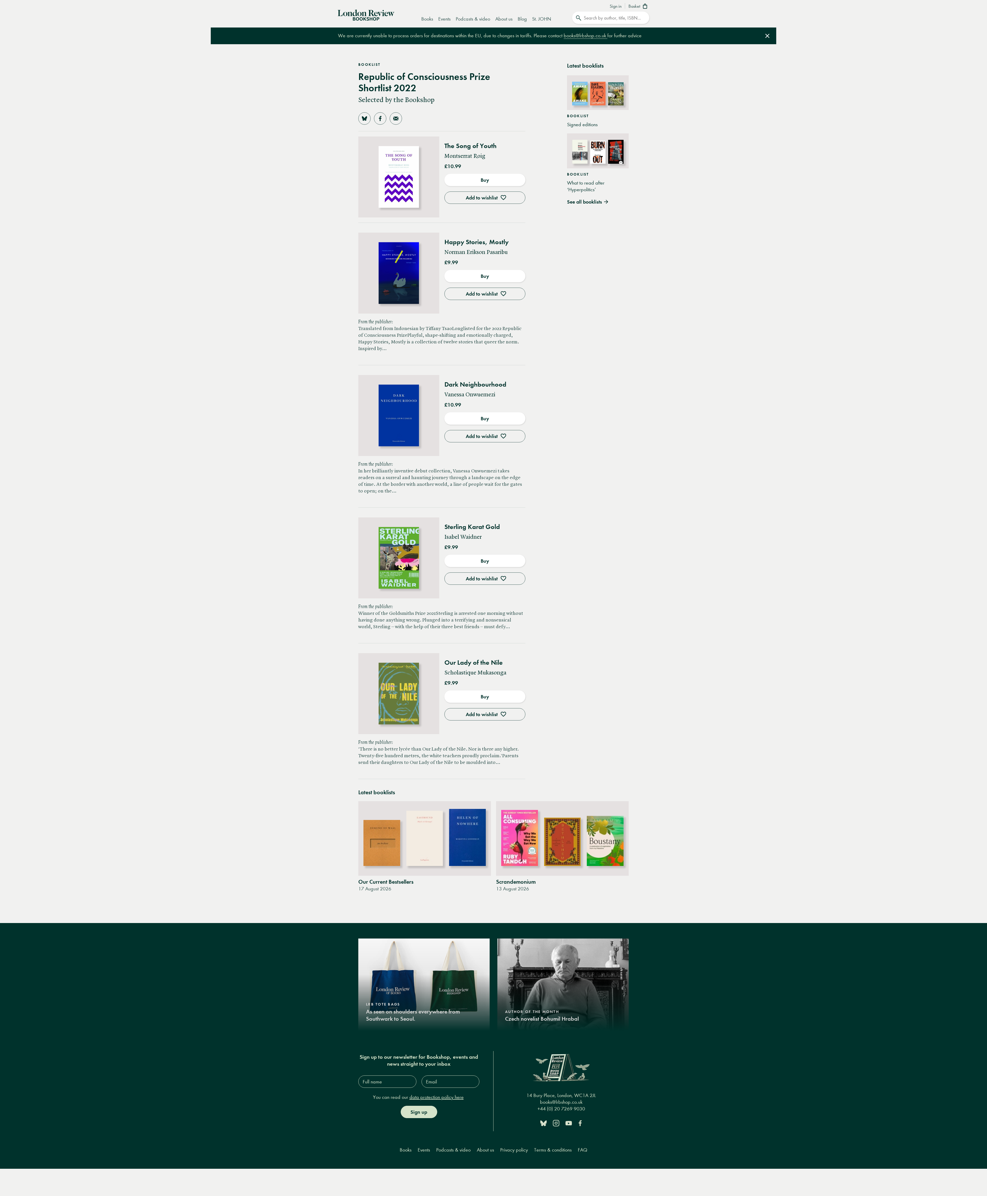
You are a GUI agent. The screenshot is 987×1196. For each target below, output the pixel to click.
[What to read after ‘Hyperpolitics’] (598, 150)
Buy (485, 180)
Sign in (616, 6)
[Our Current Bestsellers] (424, 838)
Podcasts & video (473, 19)
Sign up (418, 1112)
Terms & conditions (553, 1150)
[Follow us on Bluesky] (543, 1123)
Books (427, 19)
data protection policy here (436, 1097)
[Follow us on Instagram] (556, 1123)
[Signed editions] (598, 92)
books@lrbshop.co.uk (585, 36)
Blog (522, 19)
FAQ (582, 1150)
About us (504, 19)
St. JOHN (541, 19)
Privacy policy (514, 1150)
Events (444, 19)
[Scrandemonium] (562, 838)
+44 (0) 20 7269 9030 (561, 1109)
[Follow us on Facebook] (580, 1123)
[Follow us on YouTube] (568, 1123)
